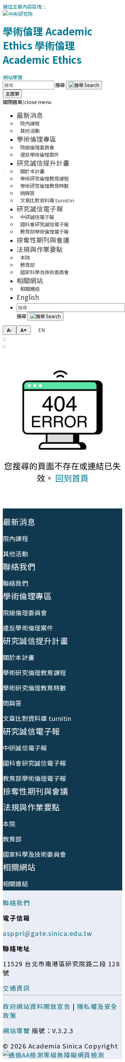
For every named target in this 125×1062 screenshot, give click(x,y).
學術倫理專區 (36, 138)
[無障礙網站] (54, 1054)
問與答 (12, 702)
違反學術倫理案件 (39, 154)
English (28, 297)
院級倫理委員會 (25, 612)
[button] (27, 101)
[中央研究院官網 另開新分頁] (18, 13)
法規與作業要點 (40, 249)
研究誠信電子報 (40, 208)
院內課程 (15, 538)
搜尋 (60, 84)
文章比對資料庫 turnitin (47, 200)
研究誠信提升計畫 (43, 162)
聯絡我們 (19, 566)
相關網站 (30, 280)
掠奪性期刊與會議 (43, 239)
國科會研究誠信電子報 (34, 762)
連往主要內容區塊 (22, 6)
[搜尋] (84, 85)
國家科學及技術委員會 (44, 272)
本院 (9, 823)
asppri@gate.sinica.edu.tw (47, 933)
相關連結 (30, 288)
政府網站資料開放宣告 (36, 1006)
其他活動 (30, 130)
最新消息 (30, 115)
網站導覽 (12, 77)
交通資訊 (16, 987)
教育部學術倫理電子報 (44, 231)
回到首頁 (72, 478)
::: (44, 6)
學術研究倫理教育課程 (34, 672)
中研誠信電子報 (25, 747)
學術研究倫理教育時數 (44, 185)
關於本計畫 (18, 657)
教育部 (12, 838)
